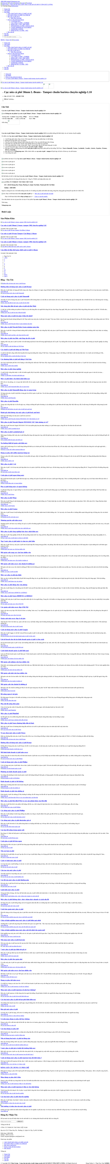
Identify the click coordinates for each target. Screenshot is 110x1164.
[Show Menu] (15, 40)
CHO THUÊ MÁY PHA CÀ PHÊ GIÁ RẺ (16, 1142)
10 (5, 270)
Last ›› (6, 276)
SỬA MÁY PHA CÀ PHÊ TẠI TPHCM (15, 1143)
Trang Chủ (9, 40)
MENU (3, 40)
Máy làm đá (7, 1148)
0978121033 (14, 6)
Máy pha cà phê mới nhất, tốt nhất (44, 193)
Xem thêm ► (4, 291)
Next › (6, 274)
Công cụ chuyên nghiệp (41, 196)
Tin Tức (6, 1158)
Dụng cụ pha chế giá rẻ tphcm (12, 1146)
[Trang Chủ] (27, 4)
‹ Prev (5, 257)
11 (4, 271)
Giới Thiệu (7, 1155)
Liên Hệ (6, 35)
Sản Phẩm (7, 1157)
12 (5, 273)
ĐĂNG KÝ (20, 1121)
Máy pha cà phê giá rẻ (10, 1145)
